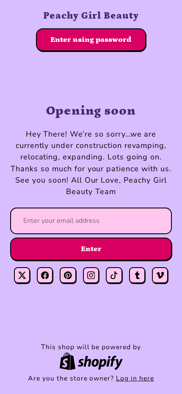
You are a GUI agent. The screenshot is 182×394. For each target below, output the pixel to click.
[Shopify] (91, 361)
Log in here (135, 378)
